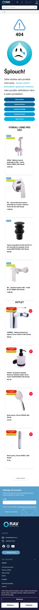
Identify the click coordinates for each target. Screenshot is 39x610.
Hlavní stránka (19, 99)
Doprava (4, 586)
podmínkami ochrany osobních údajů (27, 507)
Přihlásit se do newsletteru (11, 512)
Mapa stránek (19, 119)
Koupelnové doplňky (19, 109)
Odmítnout (10, 605)
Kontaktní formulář (19, 114)
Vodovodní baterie (19, 104)
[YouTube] (13, 546)
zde (12, 595)
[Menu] (36, 2)
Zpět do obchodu (21, 478)
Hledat (34, 7)
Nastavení (19, 599)
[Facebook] (3, 546)
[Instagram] (8, 546)
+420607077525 (10, 541)
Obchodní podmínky (7, 583)
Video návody (5, 573)
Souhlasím (28, 605)
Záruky (4, 575)
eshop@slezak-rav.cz (11, 537)
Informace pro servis (7, 567)
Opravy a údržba (6, 570)
